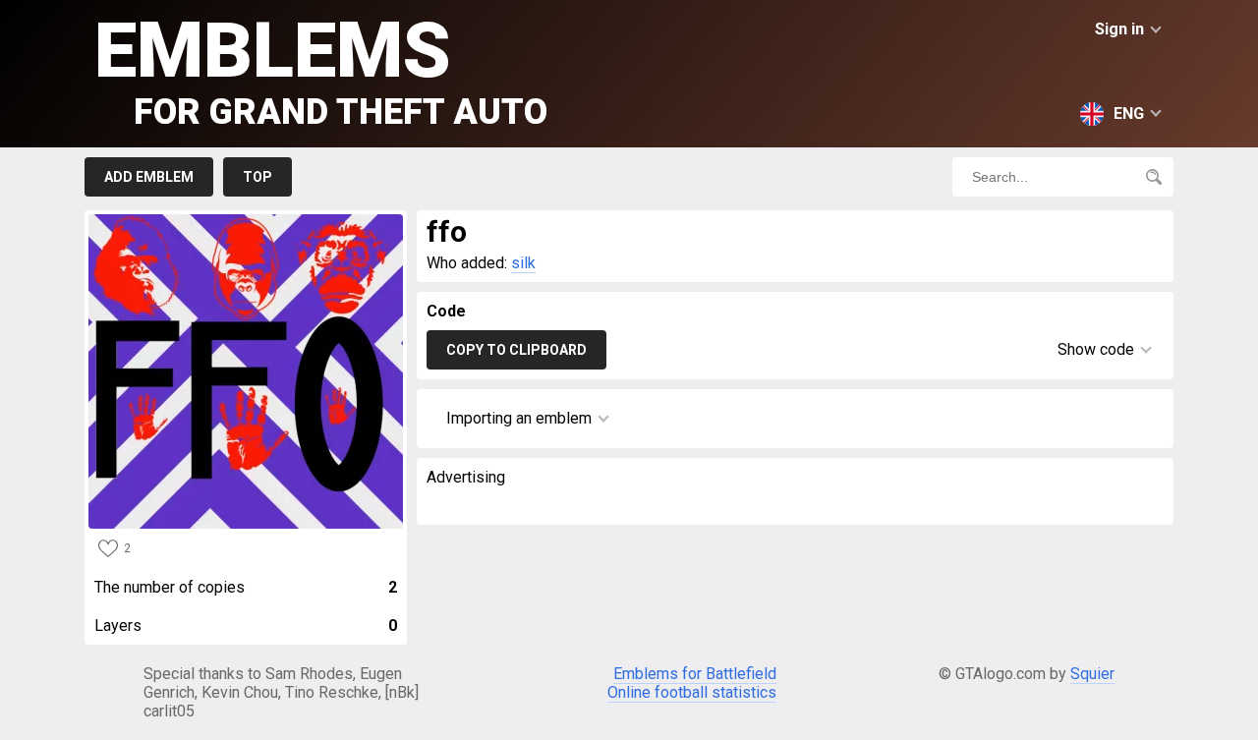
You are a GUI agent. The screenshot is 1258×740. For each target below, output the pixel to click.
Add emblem (149, 177)
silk (523, 263)
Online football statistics (691, 692)
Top (257, 177)
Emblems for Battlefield (694, 673)
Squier (1092, 673)
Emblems (320, 69)
